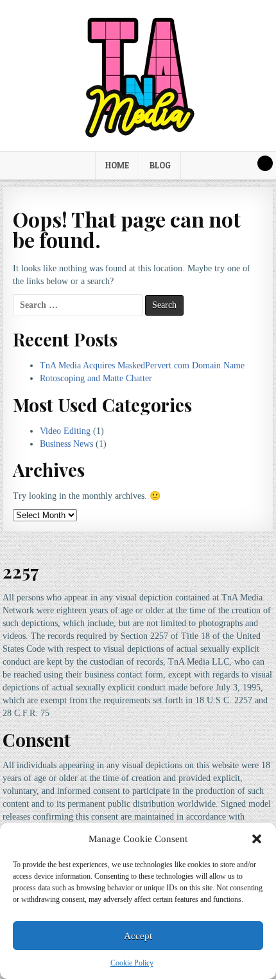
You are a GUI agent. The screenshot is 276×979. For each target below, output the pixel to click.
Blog (160, 165)
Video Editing (65, 431)
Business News (66, 444)
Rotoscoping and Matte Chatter (96, 378)
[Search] (265, 163)
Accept (138, 936)
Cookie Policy (131, 962)
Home (117, 165)
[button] (256, 838)
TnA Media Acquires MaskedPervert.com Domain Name (142, 365)
